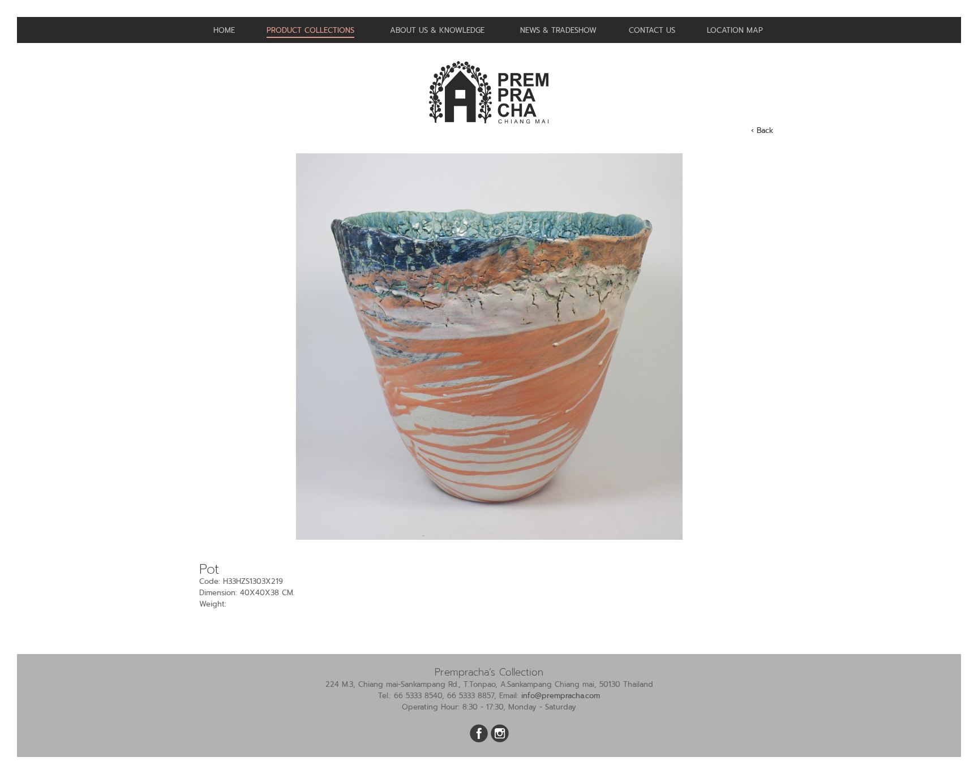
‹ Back (762, 130)
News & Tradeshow (558, 30)
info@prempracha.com (560, 695)
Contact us (652, 30)
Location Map (735, 30)
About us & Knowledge (437, 30)
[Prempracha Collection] (489, 128)
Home (224, 30)
